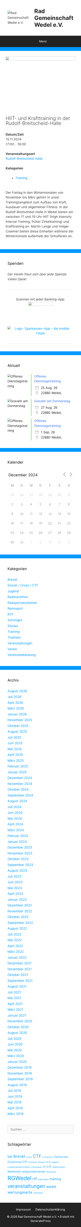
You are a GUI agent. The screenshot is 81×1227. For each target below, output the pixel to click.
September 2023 (20, 865)
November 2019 (20, 1073)
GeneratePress (41, 1221)
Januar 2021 (17, 1015)
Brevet (12, 580)
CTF (37, 1156)
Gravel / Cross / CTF (23, 585)
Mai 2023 (15, 888)
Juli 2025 (14, 737)
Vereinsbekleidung (22, 655)
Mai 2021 (14, 998)
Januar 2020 (17, 1062)
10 (21, 514)
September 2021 (20, 981)
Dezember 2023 (20, 847)
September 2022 (20, 923)
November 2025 (20, 720)
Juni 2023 (15, 882)
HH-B (47, 1162)
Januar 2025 (17, 772)
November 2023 (20, 853)
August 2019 (17, 1085)
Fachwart (32, 1162)
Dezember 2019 (20, 1067)
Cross (29, 1157)
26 (22, 495)
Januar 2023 (17, 899)
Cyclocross (61, 1156)
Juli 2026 (14, 697)
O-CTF (47, 1166)
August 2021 (17, 986)
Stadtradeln (43, 1179)
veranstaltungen (26, 1186)
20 (50, 523)
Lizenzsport (36, 1167)
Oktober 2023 (18, 859)
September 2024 (20, 795)
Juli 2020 (14, 1039)
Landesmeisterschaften (19, 1167)
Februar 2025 (18, 766)
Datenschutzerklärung (50, 1209)
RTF (11, 614)
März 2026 (16, 708)
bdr (10, 1156)
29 (50, 495)
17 (21, 523)
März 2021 (15, 1009)
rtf (34, 1178)
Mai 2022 (15, 940)
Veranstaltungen (20, 643)
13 (50, 514)
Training (21, 178)
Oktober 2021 (18, 975)
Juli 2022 (14, 934)
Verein (12, 649)
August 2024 (17, 801)
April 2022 (15, 946)
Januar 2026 (17, 714)
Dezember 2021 (19, 963)
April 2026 (15, 703)
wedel (51, 1186)
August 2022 (17, 928)
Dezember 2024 (20, 778)
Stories (13, 626)
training (55, 1179)
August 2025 (17, 731)
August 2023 (17, 870)
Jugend (13, 591)
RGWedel (19, 1178)
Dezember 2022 (20, 905)
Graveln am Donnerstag (52, 401)
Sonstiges (15, 620)
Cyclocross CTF (17, 1161)
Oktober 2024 (18, 789)
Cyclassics (47, 1157)
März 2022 (16, 952)
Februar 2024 (18, 836)
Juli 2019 (14, 1091)
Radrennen (14, 1171)
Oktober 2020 (18, 1027)
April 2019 (15, 1108)
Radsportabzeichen (22, 603)
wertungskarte (20, 1192)
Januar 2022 (17, 957)
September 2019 (20, 1079)
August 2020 (17, 1033)
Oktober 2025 (18, 726)
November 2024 (20, 784)
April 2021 (15, 1004)
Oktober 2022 (18, 917)
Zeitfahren (38, 1193)
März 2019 (16, 1114)
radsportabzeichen (33, 1171)
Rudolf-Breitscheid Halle (24, 158)
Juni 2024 (15, 813)
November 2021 (20, 969)
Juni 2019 (15, 1096)
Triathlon (14, 637)
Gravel (41, 1162)
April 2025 (15, 755)
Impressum (23, 1209)
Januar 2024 (17, 842)
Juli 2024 (14, 807)
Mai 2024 (15, 818)
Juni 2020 (15, 1044)
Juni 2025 (15, 743)
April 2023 (15, 894)
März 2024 (16, 830)
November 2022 (20, 911)
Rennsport (15, 608)
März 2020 (16, 1056)
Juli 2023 (14, 876)
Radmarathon (18, 597)
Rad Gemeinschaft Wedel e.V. (53, 18)
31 (21, 542)
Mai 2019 (14, 1102)
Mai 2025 (15, 749)
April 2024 (15, 824)
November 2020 (20, 1021)
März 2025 (16, 760)
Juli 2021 (14, 992)
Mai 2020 (15, 1050)
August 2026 (17, 691)
